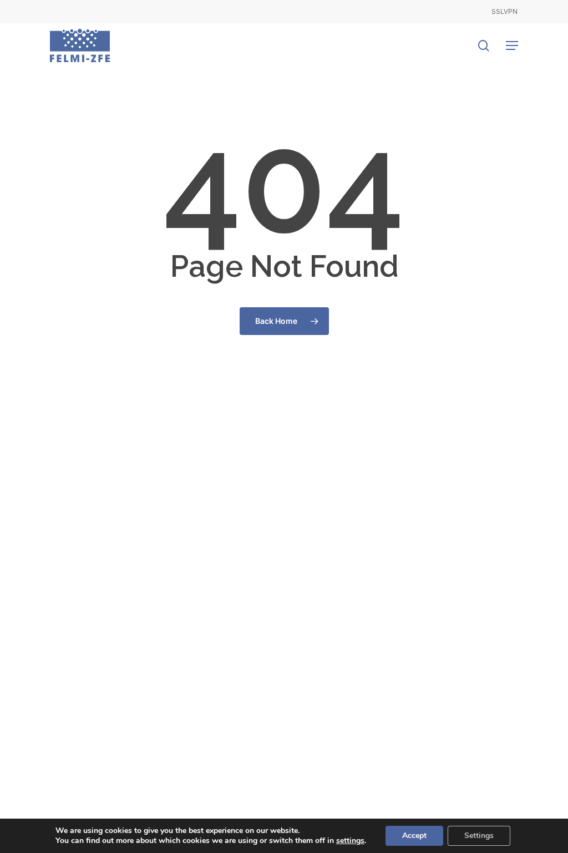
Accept (414, 835)
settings (350, 841)
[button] (512, 45)
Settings (479, 835)
